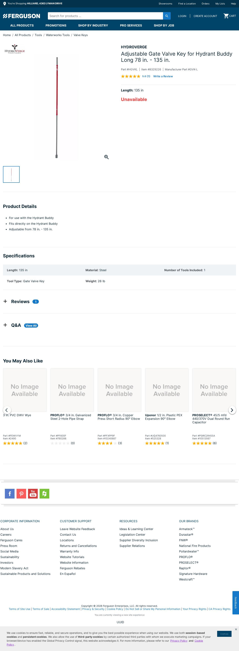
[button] (236, 629)
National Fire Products (195, 546)
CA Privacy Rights (219, 608)
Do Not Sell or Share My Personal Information (152, 609)
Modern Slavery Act (14, 568)
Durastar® (186, 534)
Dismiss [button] (224, 634)
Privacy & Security (93, 608)
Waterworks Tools (58, 35)
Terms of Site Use (19, 608)
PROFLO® (186, 557)
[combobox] (106, 16)
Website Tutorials (72, 557)
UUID (120, 622)
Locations (67, 540)
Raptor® (185, 568)
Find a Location (187, 3)
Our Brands (188, 521)
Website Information (74, 562)
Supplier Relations (132, 546)
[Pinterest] (21, 494)
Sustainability (9, 557)
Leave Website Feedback (77, 529)
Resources (128, 521)
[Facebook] (10, 494)
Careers (5, 534)
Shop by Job (164, 25)
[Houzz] (44, 494)
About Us (7, 529)
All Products (22, 25)
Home (7, 35)
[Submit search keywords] (167, 16)
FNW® (183, 540)
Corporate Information (20, 521)
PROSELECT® (188, 562)
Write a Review (163, 76)
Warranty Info (69, 551)
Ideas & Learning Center (136, 529)
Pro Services (131, 25)
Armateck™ (187, 529)
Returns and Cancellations (78, 546)
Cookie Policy (115, 608)
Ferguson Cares (11, 540)
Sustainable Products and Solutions (25, 574)
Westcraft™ (187, 579)
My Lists (220, 3)
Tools (39, 35)
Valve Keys (81, 35)
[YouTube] (33, 494)
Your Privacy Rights (194, 608)
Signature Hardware (193, 574)
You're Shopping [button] (34, 3)
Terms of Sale (40, 608)
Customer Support (75, 521)
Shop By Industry (93, 25)
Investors (6, 562)
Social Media (9, 551)
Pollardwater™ (189, 551)
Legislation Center (132, 534)
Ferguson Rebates (72, 568)
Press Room (8, 546)
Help (233, 3)
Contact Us (68, 534)
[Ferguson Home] (21, 16)
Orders (205, 3)
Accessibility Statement (65, 608)
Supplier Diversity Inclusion (139, 540)
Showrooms (165, 3)
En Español (68, 574)
